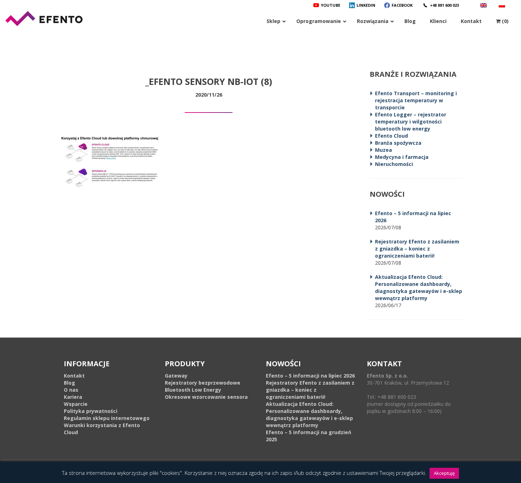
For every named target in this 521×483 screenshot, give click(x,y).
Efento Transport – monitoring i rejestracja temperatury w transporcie (416, 100)
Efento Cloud (391, 135)
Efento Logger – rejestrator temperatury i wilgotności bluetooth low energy (410, 121)
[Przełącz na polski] (503, 5)
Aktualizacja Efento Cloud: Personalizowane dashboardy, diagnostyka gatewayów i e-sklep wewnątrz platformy (418, 287)
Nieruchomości (394, 164)
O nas (71, 389)
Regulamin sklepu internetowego (107, 418)
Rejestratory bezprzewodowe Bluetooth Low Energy (202, 386)
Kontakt (74, 375)
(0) (504, 21)
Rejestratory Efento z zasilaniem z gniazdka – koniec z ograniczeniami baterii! (417, 248)
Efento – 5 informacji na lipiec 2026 (310, 375)
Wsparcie (76, 404)
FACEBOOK (402, 5)
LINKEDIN (366, 5)
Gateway (176, 375)
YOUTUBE (330, 5)
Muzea (383, 149)
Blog (69, 382)
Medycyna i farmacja (401, 157)
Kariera (73, 396)
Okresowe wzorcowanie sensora (206, 396)
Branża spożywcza (398, 142)
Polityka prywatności (90, 411)
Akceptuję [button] (444, 473)
